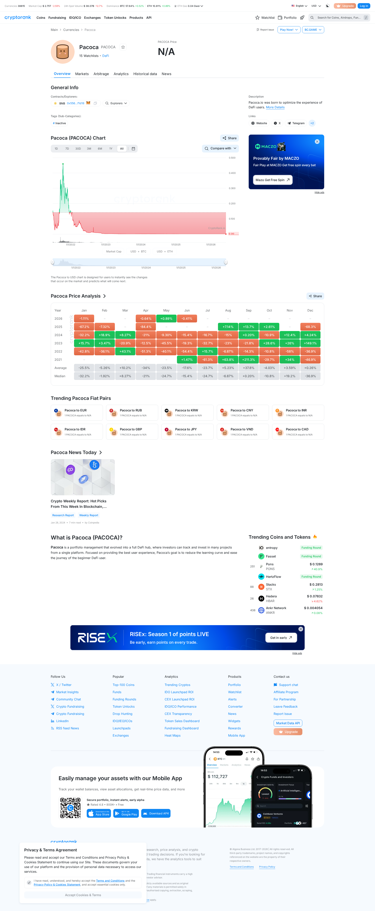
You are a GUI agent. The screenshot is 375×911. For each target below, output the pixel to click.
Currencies (71, 30)
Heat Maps (172, 735)
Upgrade (348, 5)
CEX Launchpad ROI (179, 699)
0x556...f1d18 (75, 103)
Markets (82, 74)
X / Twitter (63, 685)
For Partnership (285, 699)
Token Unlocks (124, 706)
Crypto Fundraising (70, 706)
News (166, 74)
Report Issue (283, 714)
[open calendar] (133, 148)
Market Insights (67, 692)
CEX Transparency (178, 714)
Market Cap (113, 251)
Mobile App (236, 735)
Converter (235, 706)
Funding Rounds (124, 699)
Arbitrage (101, 74)
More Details (275, 107)
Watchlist (234, 692)
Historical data (145, 74)
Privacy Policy (267, 866)
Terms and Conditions (242, 866)
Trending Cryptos (177, 685)
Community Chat (68, 699)
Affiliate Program (286, 692)
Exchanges (121, 735)
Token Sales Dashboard (182, 721)
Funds (117, 692)
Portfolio (234, 685)
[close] (317, 141)
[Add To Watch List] (123, 47)
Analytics (121, 74)
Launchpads (121, 728)
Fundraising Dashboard (182, 728)
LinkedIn (62, 721)
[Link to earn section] (302, 17)
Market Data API (288, 723)
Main (54, 30)
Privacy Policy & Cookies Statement (57, 884)
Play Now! (286, 29)
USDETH (165, 251)
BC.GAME (311, 29)
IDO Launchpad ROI (179, 692)
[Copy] (95, 103)
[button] (99, 813)
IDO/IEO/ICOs (122, 721)
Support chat (288, 685)
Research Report (63, 515)
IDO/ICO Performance (180, 706)
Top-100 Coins (123, 685)
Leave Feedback (286, 706)
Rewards (234, 728)
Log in (364, 5)
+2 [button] (312, 123)
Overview (62, 74)
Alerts (232, 699)
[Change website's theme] (327, 6)
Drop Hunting (122, 714)
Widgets (234, 721)
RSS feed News (67, 728)
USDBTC (138, 251)
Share (232, 138)
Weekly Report (88, 515)
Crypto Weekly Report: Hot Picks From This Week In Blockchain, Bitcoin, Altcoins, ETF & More (78, 506)
